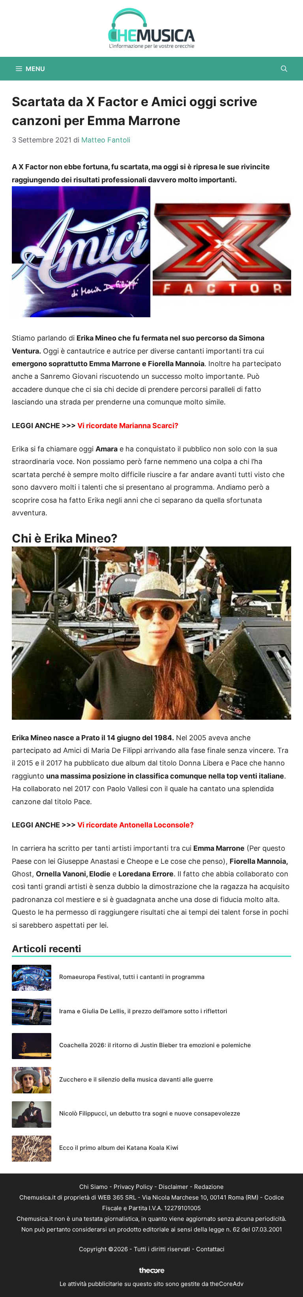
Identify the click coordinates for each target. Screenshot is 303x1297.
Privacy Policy (133, 1186)
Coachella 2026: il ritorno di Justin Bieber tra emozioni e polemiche (155, 1045)
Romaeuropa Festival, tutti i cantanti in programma (132, 977)
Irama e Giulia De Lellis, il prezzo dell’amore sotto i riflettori (143, 1011)
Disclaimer (173, 1186)
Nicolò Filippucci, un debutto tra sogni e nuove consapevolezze (149, 1113)
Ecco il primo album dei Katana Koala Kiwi (118, 1147)
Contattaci (210, 1249)
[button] (284, 68)
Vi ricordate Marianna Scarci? (127, 425)
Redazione (209, 1186)
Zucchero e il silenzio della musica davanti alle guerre (136, 1079)
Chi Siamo (93, 1186)
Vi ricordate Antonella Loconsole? (135, 825)
